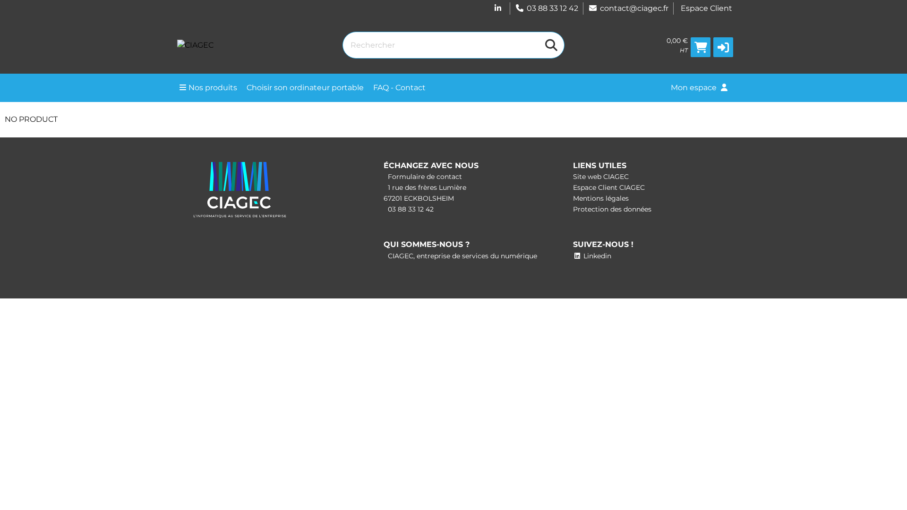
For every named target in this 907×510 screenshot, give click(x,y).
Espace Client (706, 8)
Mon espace (695, 87)
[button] (723, 47)
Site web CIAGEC (601, 176)
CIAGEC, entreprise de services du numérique (461, 256)
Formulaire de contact (424, 176)
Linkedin (596, 256)
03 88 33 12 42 (552, 8)
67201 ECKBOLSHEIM (419, 198)
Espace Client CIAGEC (609, 187)
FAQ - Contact (399, 87)
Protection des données (612, 209)
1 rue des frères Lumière (426, 187)
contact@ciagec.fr (634, 8)
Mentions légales (601, 198)
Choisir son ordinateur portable (305, 87)
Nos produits (212, 87)
